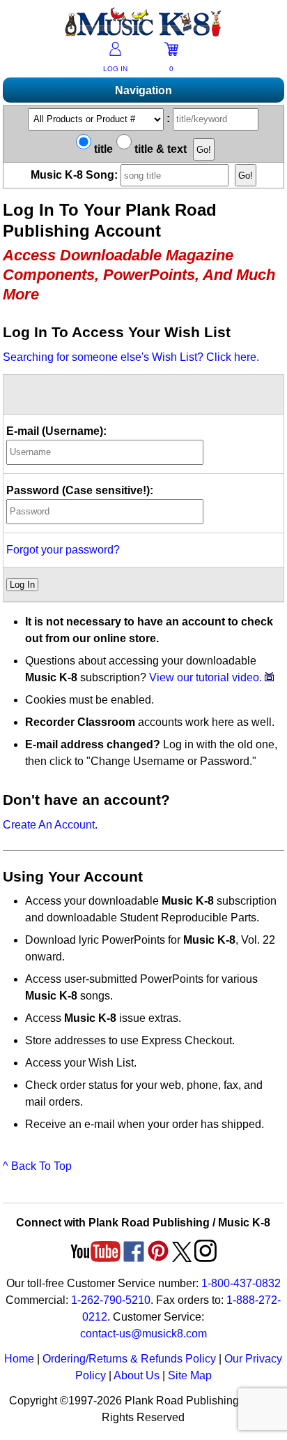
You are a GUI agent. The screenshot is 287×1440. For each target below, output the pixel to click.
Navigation (143, 90)
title (102, 149)
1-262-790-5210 (110, 1300)
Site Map (190, 1375)
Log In (22, 584)
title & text (159, 149)
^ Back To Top (37, 1166)
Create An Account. (50, 825)
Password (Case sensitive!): (79, 490)
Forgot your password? (63, 550)
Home (19, 1359)
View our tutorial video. (207, 677)
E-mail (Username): (56, 431)
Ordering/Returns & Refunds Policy (129, 1359)
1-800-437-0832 (241, 1283)
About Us (137, 1375)
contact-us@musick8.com (143, 1333)
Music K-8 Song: (76, 175)
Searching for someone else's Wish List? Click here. (131, 357)
